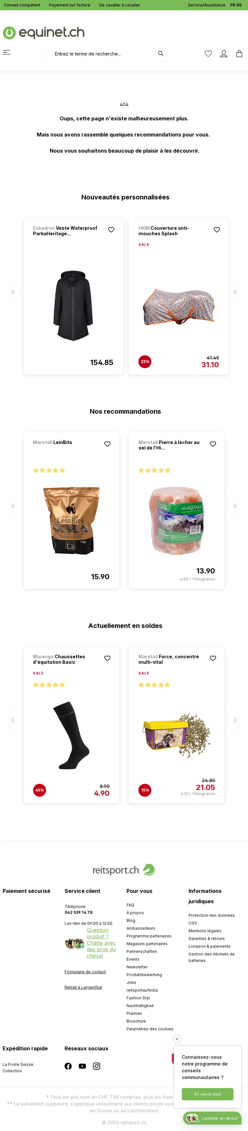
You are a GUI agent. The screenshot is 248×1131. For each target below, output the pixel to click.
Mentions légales (205, 930)
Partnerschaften (142, 951)
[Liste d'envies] (208, 53)
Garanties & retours (207, 938)
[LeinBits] (67, 451)
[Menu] (10, 52)
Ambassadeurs (141, 928)
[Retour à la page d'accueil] (43, 32)
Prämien (134, 1013)
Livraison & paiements (210, 946)
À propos (135, 912)
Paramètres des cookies (150, 1028)
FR (232, 5)
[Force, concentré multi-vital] (177, 735)
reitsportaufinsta (142, 990)
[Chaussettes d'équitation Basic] (71, 735)
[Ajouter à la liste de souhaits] (111, 229)
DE (239, 5)
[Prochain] (234, 291)
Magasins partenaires (147, 943)
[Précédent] (14, 291)
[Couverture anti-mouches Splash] (179, 307)
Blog (131, 920)
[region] (124, 293)
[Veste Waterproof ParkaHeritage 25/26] (73, 306)
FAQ (130, 905)
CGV (193, 923)
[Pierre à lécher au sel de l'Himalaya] (177, 521)
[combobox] (100, 53)
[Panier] (237, 53)
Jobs (131, 982)
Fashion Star (138, 997)
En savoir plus (208, 1094)
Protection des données (212, 915)
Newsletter (137, 966)
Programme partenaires (149, 936)
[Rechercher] (164, 53)
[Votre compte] (224, 53)
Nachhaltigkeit (140, 1005)
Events (133, 959)
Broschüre (136, 1021)
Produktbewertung (144, 974)
